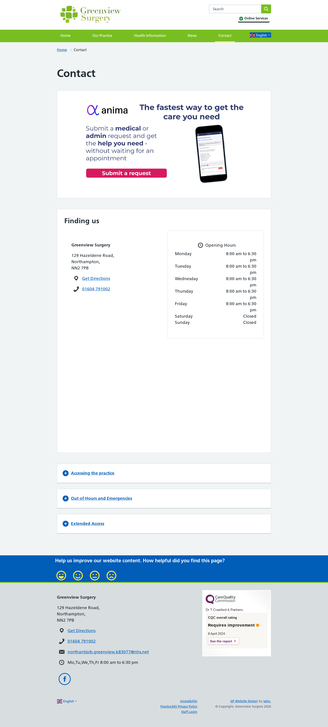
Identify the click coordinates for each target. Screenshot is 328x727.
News (192, 35)
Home (65, 35)
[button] (164, 473)
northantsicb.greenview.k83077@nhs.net (108, 651)
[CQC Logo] (221, 603)
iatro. (267, 701)
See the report (221, 641)
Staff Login (189, 712)
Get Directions (96, 278)
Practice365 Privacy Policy (178, 706)
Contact (224, 35)
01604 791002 (96, 289)
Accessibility (188, 701)
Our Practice (102, 35)
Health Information (150, 35)
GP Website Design (244, 701)
